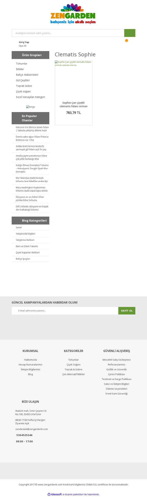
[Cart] (128, 43)
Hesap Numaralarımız (30, 364)
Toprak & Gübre (73, 369)
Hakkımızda (30, 359)
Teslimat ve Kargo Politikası (116, 379)
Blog (30, 374)
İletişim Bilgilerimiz (30, 369)
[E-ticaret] (73, 494)
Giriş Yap (24, 42)
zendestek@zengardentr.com (31, 429)
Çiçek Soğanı (73, 364)
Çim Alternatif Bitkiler (73, 374)
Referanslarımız (116, 364)
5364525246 (24, 435)
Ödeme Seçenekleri (116, 388)
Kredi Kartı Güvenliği (117, 393)
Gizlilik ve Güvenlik (116, 369)
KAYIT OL (127, 310)
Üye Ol (22, 45)
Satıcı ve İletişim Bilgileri (116, 384)
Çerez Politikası (116, 374)
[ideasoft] (55, 494)
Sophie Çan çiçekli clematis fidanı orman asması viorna (73, 106)
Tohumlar (73, 359)
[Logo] (73, 14)
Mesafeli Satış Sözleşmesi (117, 359)
